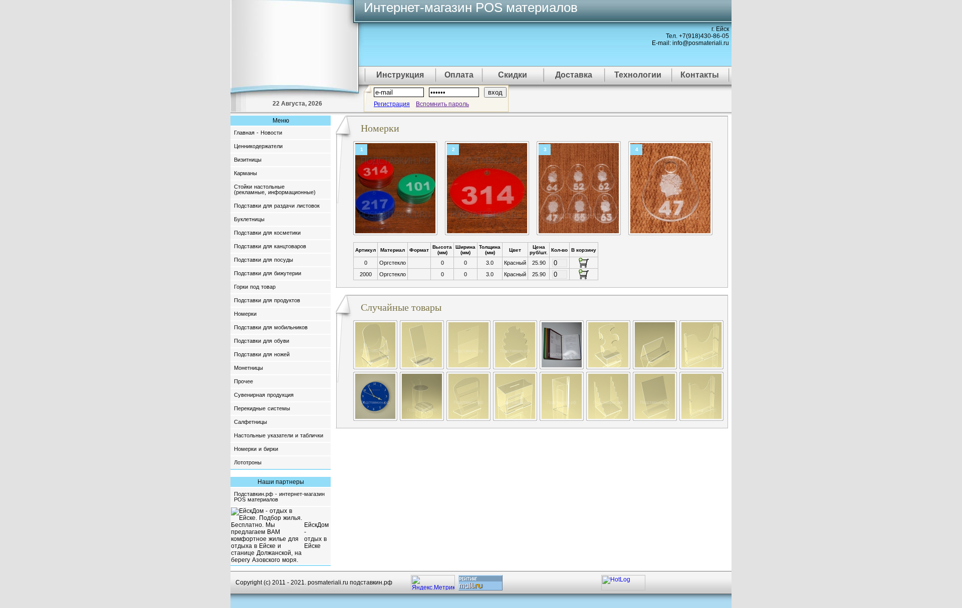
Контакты (699, 75)
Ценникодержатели (258, 146)
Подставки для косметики (267, 233)
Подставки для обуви (261, 341)
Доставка (573, 75)
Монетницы (248, 368)
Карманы (245, 173)
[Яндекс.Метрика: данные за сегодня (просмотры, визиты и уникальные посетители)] (433, 582)
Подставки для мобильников (271, 327)
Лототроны (248, 462)
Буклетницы (249, 219)
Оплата (458, 75)
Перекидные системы (262, 408)
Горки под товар (255, 287)
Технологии (637, 75)
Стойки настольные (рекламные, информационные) (275, 189)
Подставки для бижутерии (267, 273)
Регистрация (392, 104)
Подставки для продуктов (267, 300)
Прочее (243, 381)
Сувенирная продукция (264, 395)
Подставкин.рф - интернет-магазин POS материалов (279, 496)
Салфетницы (250, 422)
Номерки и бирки (256, 449)
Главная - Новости (258, 133)
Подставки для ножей (262, 354)
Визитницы (248, 160)
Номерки (245, 314)
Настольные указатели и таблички (278, 435)
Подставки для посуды (263, 260)
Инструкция (400, 75)
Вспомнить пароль (442, 104)
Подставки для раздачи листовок (277, 206)
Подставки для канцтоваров (270, 246)
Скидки (512, 75)
